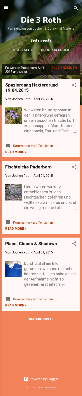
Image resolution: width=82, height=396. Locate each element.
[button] (74, 85)
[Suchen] (76, 8)
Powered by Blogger (43, 379)
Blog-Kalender (55, 50)
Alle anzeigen (64, 68)
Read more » (16, 152)
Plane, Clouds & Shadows (31, 243)
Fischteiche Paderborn (28, 167)
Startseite (23, 50)
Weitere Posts (41, 319)
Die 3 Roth (41, 19)
